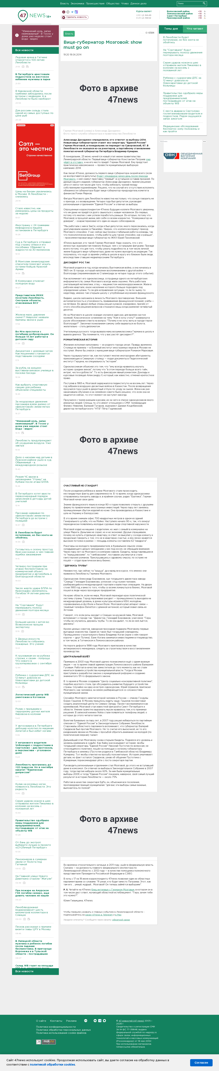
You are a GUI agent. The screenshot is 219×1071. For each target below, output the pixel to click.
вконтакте (67, 11)
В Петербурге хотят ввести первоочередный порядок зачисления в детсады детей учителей (33, 500)
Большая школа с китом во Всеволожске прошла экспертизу (32, 626)
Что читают (195, 29)
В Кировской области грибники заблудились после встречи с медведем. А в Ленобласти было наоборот (33, 97)
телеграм (72, 11)
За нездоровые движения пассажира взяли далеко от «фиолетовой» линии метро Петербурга (32, 407)
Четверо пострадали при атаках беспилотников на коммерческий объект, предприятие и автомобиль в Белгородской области (33, 573)
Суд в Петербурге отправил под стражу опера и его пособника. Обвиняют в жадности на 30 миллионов (33, 248)
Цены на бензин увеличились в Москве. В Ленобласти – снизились (33, 196)
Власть (64, 4)
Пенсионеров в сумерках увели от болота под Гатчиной (31, 864)
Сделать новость (76, 17)
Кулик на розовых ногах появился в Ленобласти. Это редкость (33, 788)
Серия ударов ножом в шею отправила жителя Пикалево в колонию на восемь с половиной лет (34, 807)
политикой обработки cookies (52, 1064)
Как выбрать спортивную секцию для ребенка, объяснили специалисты (31, 389)
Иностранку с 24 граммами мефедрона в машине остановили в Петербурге (32, 230)
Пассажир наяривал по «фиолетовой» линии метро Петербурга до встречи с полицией (32, 519)
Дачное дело (139, 4)
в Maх (118, 915)
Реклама (71, 1021)
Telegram (99, 1020)
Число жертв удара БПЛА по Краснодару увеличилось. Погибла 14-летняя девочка (33, 593)
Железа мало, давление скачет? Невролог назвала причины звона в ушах (32, 319)
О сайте (41, 1021)
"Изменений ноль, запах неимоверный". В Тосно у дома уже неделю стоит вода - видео (37, 35)
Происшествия (95, 4)
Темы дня (171, 29)
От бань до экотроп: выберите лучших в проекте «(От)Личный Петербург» (33, 847)
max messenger (76, 11)
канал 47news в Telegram (99, 915)
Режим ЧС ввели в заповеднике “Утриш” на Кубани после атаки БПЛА (32, 481)
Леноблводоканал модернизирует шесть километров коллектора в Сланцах (31, 913)
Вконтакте (95, 1020)
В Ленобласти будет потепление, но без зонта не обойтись (181, 40)
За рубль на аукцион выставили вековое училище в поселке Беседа (34, 372)
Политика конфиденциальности (56, 1027)
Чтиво (125, 4)
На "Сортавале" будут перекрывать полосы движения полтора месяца (32, 609)
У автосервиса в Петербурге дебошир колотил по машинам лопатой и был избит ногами (34, 730)
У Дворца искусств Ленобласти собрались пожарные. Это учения (30, 643)
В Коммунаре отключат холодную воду (30, 284)
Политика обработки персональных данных (63, 1030)
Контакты (56, 1021)
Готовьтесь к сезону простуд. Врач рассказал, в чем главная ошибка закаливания (34, 554)
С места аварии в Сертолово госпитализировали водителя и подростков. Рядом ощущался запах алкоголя (182, 115)
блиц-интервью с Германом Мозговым (112, 890)
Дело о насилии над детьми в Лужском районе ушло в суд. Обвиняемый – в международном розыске (33, 463)
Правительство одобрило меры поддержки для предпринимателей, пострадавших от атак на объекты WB (183, 98)
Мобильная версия (63, 11)
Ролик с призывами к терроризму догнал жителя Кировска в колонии (32, 713)
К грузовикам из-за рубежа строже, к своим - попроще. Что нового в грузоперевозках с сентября (33, 662)
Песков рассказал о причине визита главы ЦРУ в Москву (33, 930)
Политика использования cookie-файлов (61, 1033)
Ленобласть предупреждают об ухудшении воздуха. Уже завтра (33, 445)
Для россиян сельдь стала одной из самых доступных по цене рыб (34, 115)
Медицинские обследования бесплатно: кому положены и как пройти (181, 129)
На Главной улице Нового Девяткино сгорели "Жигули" (33, 879)
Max (104, 1020)
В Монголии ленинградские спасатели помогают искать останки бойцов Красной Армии (33, 267)
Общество (112, 4)
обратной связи (121, 920)
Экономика (77, 4)
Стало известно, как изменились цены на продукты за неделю (34, 213)
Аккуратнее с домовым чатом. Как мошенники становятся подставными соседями (34, 355)
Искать (204, 3)
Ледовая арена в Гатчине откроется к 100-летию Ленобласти (31, 62)
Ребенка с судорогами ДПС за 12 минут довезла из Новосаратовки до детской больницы (34, 681)
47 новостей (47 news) (131, 1021)
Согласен (201, 1062)
